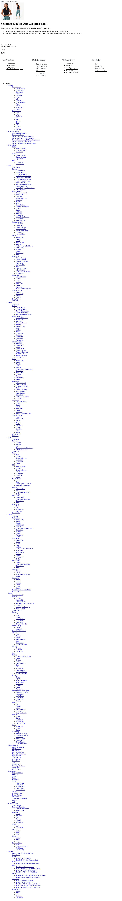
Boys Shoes (15, 495)
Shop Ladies (16, 167)
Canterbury (19, 92)
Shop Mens (15, 304)
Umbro (18, 126)
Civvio (18, 94)
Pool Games (19, 694)
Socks (18, 254)
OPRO (18, 112)
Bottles (18, 280)
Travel (14, 824)
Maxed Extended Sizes (23, 181)
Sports (10, 593)
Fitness (18, 562)
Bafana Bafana (20, 88)
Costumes (19, 212)
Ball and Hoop (16, 625)
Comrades (19, 605)
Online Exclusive (13, 131)
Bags (17, 507)
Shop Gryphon (20, 670)
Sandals (18, 249)
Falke (17, 97)
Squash (18, 679)
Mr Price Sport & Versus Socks (21, 590)
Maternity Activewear (22, 217)
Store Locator (10, 65)
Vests (17, 203)
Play (17, 446)
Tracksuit (19, 321)
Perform (18, 442)
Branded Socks (20, 786)
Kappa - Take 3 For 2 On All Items (22, 853)
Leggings (19, 196)
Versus (18, 128)
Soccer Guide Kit (21, 624)
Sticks (18, 658)
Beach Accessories (17, 793)
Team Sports (20, 372)
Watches (18, 282)
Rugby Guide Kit (21, 713)
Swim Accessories (21, 743)
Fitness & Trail (20, 489)
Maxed (18, 239)
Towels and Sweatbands (23, 289)
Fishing (18, 701)
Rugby (18, 581)
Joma (17, 104)
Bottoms (18, 456)
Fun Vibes (19, 511)
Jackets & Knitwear (22, 230)
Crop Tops (19, 200)
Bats (17, 634)
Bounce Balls (20, 699)
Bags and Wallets (21, 277)
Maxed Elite (19, 194)
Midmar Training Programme (25, 603)
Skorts (18, 210)
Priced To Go (16, 299)
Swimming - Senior (22, 735)
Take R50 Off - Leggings (23, 858)
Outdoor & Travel (13, 803)
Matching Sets (20, 220)
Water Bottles (16, 764)
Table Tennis (20, 682)
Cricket (18, 584)
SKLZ (18, 119)
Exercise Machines (18, 135)
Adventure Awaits (21, 174)
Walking (18, 244)
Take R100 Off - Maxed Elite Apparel (27, 863)
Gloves (18, 278)
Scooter (18, 728)
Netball (18, 627)
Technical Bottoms (21, 355)
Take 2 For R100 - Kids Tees (25, 867)
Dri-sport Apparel (21, 193)
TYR (17, 123)
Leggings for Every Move (24, 179)
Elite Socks (19, 785)
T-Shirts (18, 201)
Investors (68, 65)
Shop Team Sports (17, 595)
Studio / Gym (20, 242)
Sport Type (15, 578)
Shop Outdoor (16, 805)
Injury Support (20, 270)
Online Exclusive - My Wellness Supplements (26, 140)
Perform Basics (20, 171)
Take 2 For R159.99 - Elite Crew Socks (28, 887)
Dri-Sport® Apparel (22, 318)
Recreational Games (22, 692)
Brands (10, 85)
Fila (17, 99)
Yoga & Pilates (20, 265)
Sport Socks (19, 788)
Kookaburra (19, 107)
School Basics (16, 478)
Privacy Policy (70, 70)
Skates (18, 730)
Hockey (18, 583)
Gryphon (18, 100)
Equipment (19, 152)
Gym (17, 366)
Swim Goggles (20, 738)
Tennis (18, 677)
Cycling (14, 646)
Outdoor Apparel (21, 150)
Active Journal (10, 67)
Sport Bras (19, 213)
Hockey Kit (19, 600)
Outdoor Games (17, 843)
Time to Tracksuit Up (22, 311)
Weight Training (21, 259)
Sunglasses (19, 283)
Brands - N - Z (16, 111)
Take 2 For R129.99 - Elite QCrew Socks (28, 885)
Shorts (18, 347)
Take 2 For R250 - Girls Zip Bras (26, 870)
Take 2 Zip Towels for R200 (24, 880)
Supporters (15, 451)
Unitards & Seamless (22, 206)
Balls (17, 614)
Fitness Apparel (20, 148)
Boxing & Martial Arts (19, 631)
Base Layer (19, 338)
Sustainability (70, 64)
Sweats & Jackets (21, 198)
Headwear (19, 287)
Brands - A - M (16, 87)
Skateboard (19, 726)
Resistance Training (22, 261)
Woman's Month (21, 189)
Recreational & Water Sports (20, 690)
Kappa (18, 106)
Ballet (18, 472)
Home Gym (15, 750)
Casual (18, 251)
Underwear (19, 215)
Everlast (18, 297)
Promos (10, 851)
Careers (68, 67)
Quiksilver (19, 116)
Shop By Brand (17, 290)
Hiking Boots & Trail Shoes (24, 246)
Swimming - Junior (22, 733)
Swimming (15, 732)
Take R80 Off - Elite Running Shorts (27, 860)
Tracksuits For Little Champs (24, 448)
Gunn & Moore (20, 102)
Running (18, 241)
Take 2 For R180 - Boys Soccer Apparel (28, 868)
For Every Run (20, 723)
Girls (13, 465)
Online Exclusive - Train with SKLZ (23, 138)
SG (17, 117)
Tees (17, 454)
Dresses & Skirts (21, 229)
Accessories (19, 218)
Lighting (18, 820)
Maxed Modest (20, 182)
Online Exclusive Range (23, 656)
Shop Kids (15, 439)
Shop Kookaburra (21, 672)
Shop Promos (16, 855)
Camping (15, 812)
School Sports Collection (23, 484)
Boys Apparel (20, 164)
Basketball (19, 629)
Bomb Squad (20, 90)
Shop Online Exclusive (19, 133)
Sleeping (18, 814)
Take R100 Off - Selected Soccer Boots (28, 877)
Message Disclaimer (72, 72)
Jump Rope (19, 263)
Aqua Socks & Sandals (23, 492)
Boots (18, 615)
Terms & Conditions (72, 69)
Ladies (14, 147)
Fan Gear (19, 598)
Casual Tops (19, 225)
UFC (17, 124)
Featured (14, 169)
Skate (14, 725)
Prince (18, 114)
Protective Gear (20, 619)
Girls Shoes (15, 487)
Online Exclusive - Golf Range (21, 141)
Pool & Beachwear (21, 186)
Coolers (14, 800)
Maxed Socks (20, 783)
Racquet (14, 675)
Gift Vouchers (10, 64)
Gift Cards (15, 301)
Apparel (18, 617)
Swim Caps (19, 737)
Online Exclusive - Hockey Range (22, 136)
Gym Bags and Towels (23, 271)
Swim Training (20, 742)
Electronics (19, 720)
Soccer (18, 579)
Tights (18, 331)
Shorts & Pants (20, 205)
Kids (13, 160)
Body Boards (20, 696)
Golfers (18, 208)
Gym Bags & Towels (22, 396)
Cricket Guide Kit (21, 644)
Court (17, 588)
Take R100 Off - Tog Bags (24, 882)
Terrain (18, 121)
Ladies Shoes (16, 518)
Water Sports (20, 697)
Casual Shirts (20, 348)
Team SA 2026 (20, 608)
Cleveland (19, 95)
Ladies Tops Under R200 (23, 177)
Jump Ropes (16, 761)
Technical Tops (20, 354)
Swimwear (19, 224)
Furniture (19, 815)
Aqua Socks (19, 247)
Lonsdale (19, 109)
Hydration (19, 649)
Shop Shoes (15, 516)
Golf (13, 653)
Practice (18, 444)
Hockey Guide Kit (21, 673)
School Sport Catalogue (23, 607)
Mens (14, 153)
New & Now (12, 145)
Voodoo (18, 129)
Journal (18, 295)
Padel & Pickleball (21, 680)
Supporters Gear (17, 610)
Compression (20, 333)
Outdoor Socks (20, 790)
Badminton (19, 684)
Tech (17, 266)
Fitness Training (21, 258)
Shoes (14, 236)
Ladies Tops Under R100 (23, 176)
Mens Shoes (16, 538)
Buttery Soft (19, 172)
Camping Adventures (22, 808)
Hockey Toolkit (20, 602)
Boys (13, 453)
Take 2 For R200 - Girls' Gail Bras (26, 872)
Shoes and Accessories (23, 485)
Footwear (19, 896)
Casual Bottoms (21, 227)
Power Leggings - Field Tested (25, 188)
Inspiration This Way (18, 807)
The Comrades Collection (23, 184)
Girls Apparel (20, 162)
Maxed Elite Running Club (14, 69)
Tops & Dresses (21, 466)
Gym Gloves (16, 759)
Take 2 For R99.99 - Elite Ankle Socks (27, 884)
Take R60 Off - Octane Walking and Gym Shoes (30, 875)
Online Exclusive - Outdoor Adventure (24, 143)
